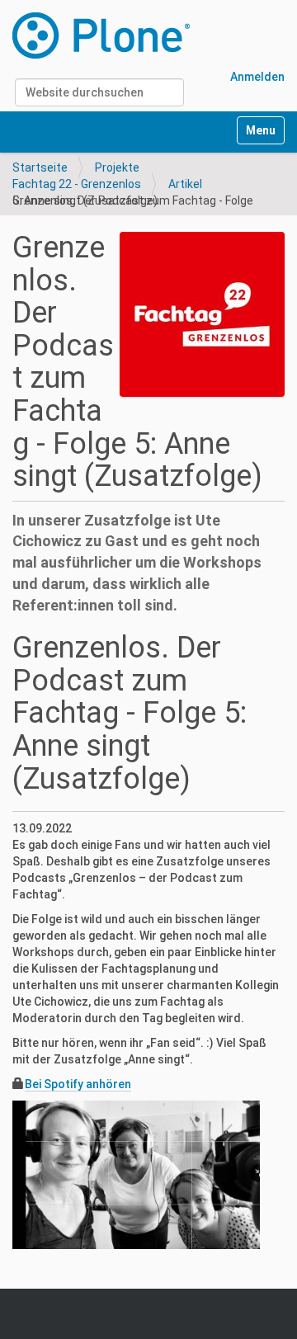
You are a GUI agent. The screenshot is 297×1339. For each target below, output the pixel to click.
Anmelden (257, 76)
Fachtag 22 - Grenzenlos (76, 184)
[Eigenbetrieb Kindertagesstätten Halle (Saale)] (101, 35)
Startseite (40, 167)
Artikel (185, 184)
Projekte (117, 167)
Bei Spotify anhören (78, 1084)
